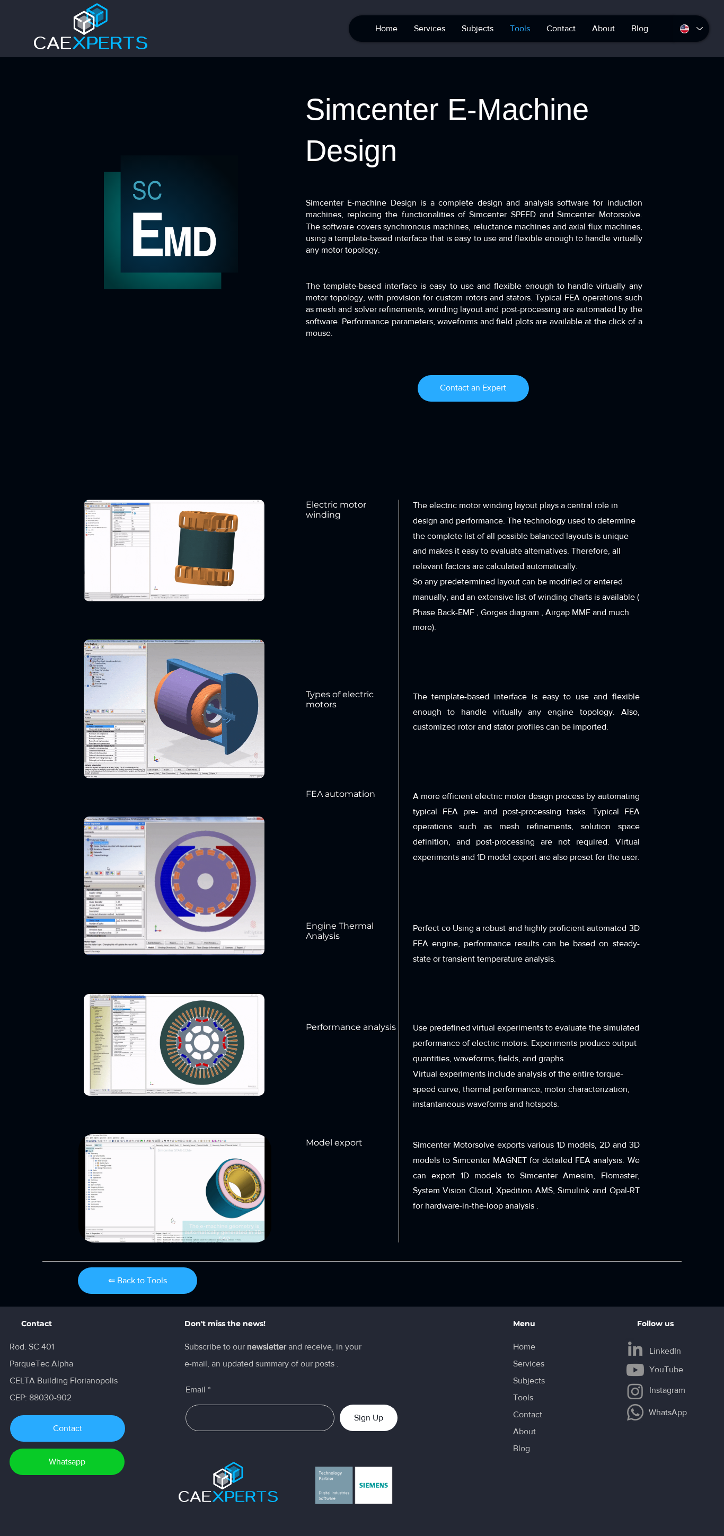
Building (53, 1380)
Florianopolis (95, 1380)
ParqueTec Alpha (41, 1363)
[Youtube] (635, 1370)
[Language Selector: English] (691, 28)
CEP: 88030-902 (41, 1397)
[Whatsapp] (635, 1412)
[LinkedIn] (635, 1348)
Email (196, 1390)
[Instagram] (635, 1391)
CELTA (23, 1380)
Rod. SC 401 (32, 1346)
